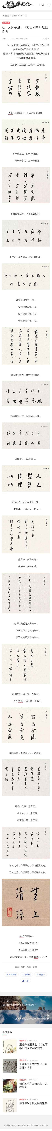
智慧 (36, 957)
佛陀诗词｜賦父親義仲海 (33, 1103)
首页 (7, 15)
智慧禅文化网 (10, 1125)
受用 (28, 58)
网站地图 (22, 1125)
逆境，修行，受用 (29, 967)
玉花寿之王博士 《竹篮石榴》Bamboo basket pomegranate (33, 1046)
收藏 (27, 974)
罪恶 (20, 701)
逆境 (10, 113)
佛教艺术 (16, 15)
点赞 (42, 974)
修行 (21, 936)
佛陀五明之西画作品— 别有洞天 (33, 1085)
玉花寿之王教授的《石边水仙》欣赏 (33, 1066)
